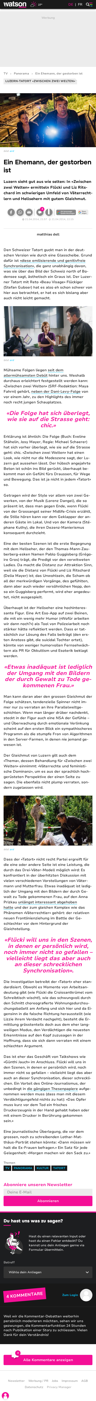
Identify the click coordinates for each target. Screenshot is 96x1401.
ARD (12, 151)
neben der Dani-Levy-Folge (56, 391)
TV (6, 73)
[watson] (15, 4)
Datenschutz (34, 1387)
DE (70, 4)
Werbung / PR (38, 1381)
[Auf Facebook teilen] (11, 212)
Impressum (70, 1381)
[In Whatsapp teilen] (20, 212)
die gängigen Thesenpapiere (52, 1088)
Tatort (59, 1168)
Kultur (43, 1168)
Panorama (21, 73)
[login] (5, 1395)
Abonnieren (48, 1201)
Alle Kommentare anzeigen (48, 1360)
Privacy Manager (59, 1387)
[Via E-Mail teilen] (29, 212)
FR (80, 4)
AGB (84, 1381)
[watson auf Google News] (83, 212)
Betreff (9, 1262)
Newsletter (16, 1381)
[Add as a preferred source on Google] (66, 212)
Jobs (55, 1381)
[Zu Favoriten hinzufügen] (48, 212)
